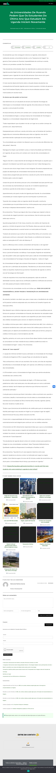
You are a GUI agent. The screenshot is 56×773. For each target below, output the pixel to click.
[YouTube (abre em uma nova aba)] (8, 1)
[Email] (28, 743)
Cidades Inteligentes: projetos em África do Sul (23, 708)
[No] (54, 769)
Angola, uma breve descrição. (45, 544)
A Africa (33, 28)
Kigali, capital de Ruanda (28, 520)
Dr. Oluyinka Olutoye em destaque (20, 704)
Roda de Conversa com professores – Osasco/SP (11, 496)
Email (28, 745)
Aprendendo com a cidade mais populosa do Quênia (28, 497)
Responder (50, 583)
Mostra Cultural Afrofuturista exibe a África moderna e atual (10, 545)
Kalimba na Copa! (7, 674)
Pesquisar (5, 622)
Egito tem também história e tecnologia (45, 496)
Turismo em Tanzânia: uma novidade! (45, 521)
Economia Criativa (28, 544)
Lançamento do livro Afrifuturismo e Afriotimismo (14, 676)
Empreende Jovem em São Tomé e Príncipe (11, 569)
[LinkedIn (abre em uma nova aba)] (7, 1)
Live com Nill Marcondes (11, 520)
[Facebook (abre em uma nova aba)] (3, 1)
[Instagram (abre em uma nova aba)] (5, 1)
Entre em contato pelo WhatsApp (46, 0)
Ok (28, 771)
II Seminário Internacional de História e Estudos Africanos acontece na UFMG (20, 662)
